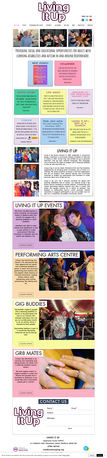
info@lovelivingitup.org (53, 449)
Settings (92, 455)
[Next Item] (91, 38)
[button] (73, 25)
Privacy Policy (66, 455)
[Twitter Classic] (87, 20)
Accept (100, 455)
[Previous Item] (16, 38)
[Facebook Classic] (83, 20)
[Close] (105, 455)
